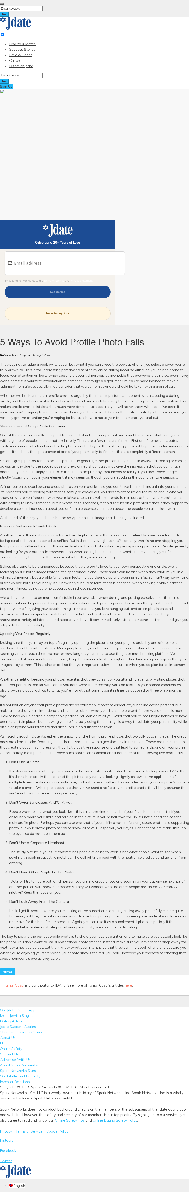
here (128, 985)
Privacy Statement (81, 280)
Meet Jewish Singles (16, 1015)
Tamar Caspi (14, 985)
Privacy (6, 1131)
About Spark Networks (19, 1065)
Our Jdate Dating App (17, 1010)
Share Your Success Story (21, 1032)
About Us (8, 1037)
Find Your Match (22, 44)
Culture (15, 60)
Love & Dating (21, 55)
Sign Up (6, 86)
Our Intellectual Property (20, 1076)
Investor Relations (15, 1081)
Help (4, 1043)
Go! (4, 14)
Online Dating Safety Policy (115, 1120)
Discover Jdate (21, 66)
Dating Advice (11, 1021)
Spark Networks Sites (18, 1070)
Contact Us (9, 1054)
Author (7, 971)
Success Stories (22, 49)
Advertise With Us (15, 1059)
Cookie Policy (57, 1131)
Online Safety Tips (70, 1120)
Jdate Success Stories (18, 1026)
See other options (58, 313)
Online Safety (11, 1048)
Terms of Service (54, 280)
